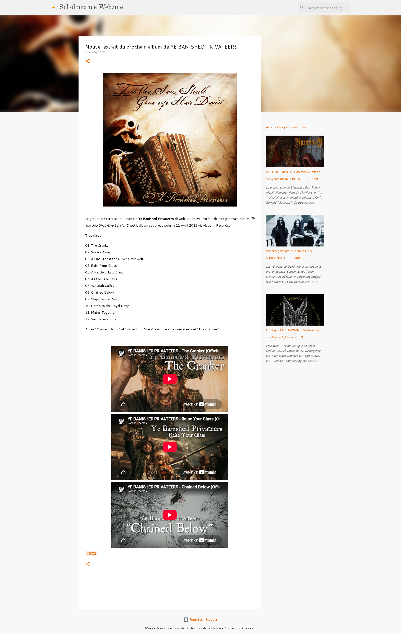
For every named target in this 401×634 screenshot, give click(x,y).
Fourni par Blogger (203, 619)
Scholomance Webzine (91, 7)
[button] (87, 61)
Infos (91, 553)
